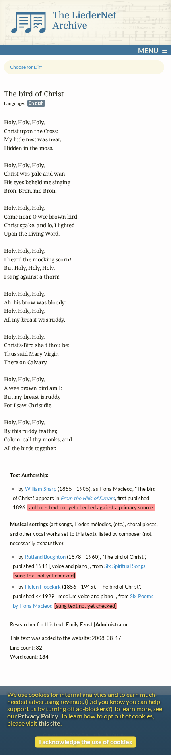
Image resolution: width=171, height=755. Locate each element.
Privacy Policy (38, 716)
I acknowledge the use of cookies (85, 741)
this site (49, 723)
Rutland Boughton (45, 557)
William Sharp (40, 489)
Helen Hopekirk (43, 586)
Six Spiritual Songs (125, 566)
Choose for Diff (26, 67)
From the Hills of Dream (87, 498)
